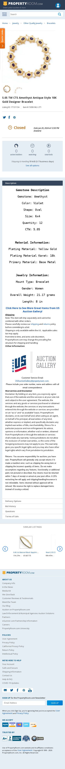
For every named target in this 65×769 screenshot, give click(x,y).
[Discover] (33, 725)
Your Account (8, 664)
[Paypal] (5, 725)
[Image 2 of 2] (17, 88)
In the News (7, 587)
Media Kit (6, 590)
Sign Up (55, 703)
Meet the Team (9, 602)
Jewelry (15, 23)
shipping (35, 324)
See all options (32, 165)
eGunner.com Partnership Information (19, 620)
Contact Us (7, 675)
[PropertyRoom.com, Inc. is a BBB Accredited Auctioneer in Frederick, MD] (12, 738)
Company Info (8, 583)
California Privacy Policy (13, 646)
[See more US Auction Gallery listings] (32, 374)
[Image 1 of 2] (32, 56)
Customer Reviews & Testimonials (17, 598)
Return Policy (8, 650)
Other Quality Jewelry (33, 23)
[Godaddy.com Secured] (38, 738)
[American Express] (26, 725)
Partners (6, 617)
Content (3, 38)
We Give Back (8, 594)
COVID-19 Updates (10, 683)
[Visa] (12, 725)
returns (46, 324)
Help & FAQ (7, 679)
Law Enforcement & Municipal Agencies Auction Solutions (28, 613)
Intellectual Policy (10, 653)
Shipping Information (11, 671)
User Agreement (9, 638)
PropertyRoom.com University (15, 628)
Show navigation (5, 14)
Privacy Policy (8, 642)
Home (5, 23)
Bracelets (51, 23)
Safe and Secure (10, 668)
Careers (6, 624)
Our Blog (6, 605)
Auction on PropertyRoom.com (16, 609)
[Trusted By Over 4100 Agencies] (26, 738)
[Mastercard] (19, 725)
